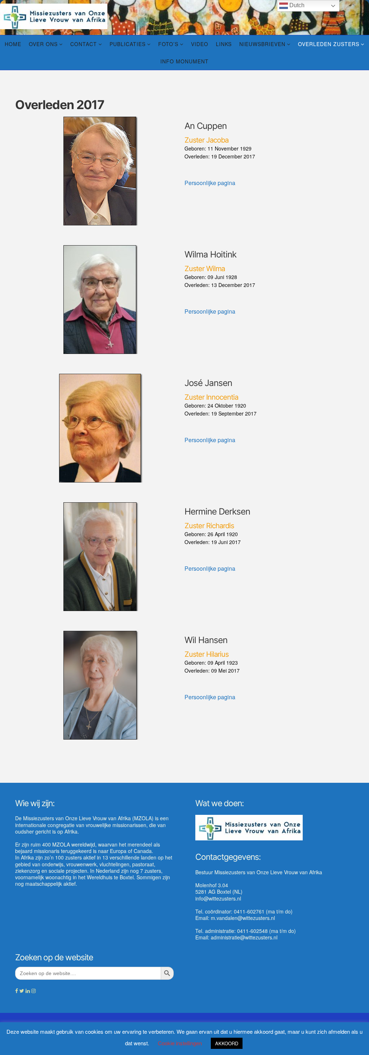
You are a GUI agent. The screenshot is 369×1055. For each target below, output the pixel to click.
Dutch (296, 5)
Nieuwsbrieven (262, 44)
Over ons (43, 44)
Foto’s (168, 44)
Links (224, 44)
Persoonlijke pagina (209, 183)
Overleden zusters (328, 44)
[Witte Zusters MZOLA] (53, 15)
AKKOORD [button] (226, 1043)
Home (13, 44)
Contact (83, 44)
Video (199, 44)
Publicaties (128, 44)
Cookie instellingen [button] (180, 1043)
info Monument (184, 61)
